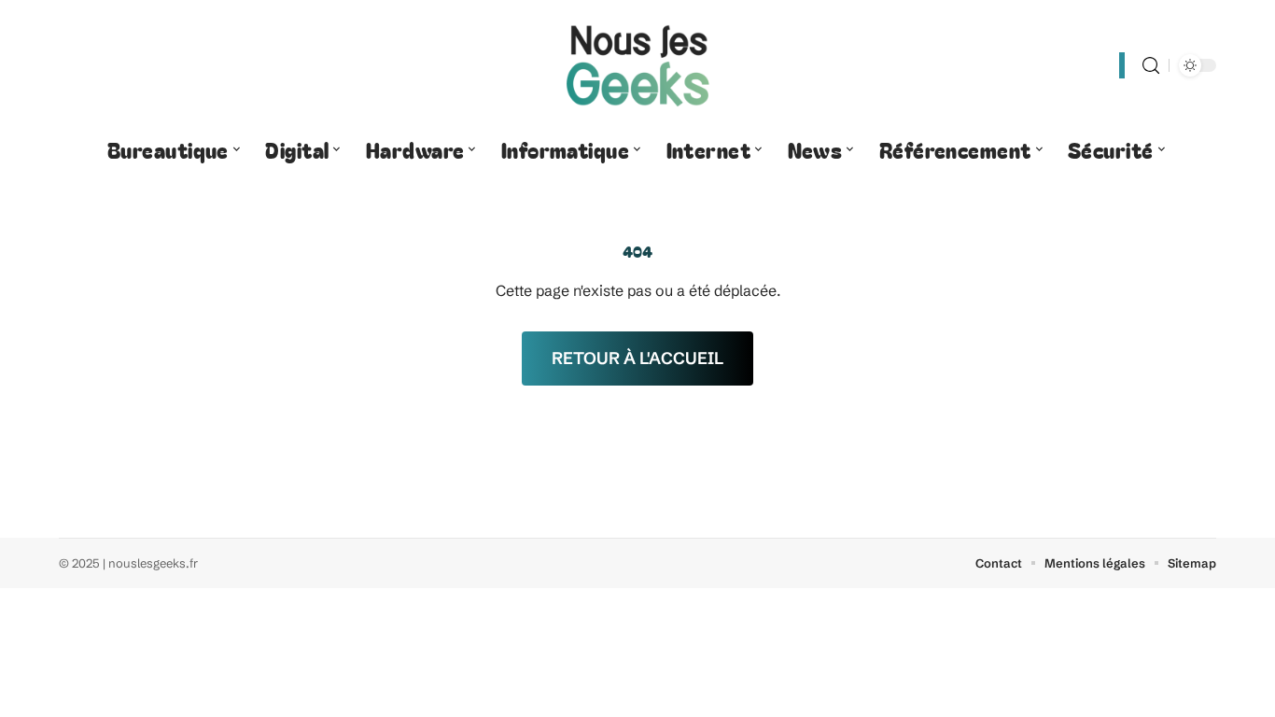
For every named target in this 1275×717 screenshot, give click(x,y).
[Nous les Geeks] (637, 65)
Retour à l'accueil (637, 358)
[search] (1150, 65)
